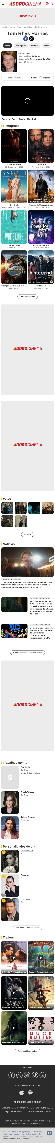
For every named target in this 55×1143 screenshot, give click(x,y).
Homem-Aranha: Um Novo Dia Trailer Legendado (41, 1007)
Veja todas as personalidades (27, 928)
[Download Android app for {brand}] (32, 1092)
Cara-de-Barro (14, 164)
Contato (27, 1121)
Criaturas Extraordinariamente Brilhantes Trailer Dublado (41, 972)
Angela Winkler (27, 792)
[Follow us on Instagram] (27, 1075)
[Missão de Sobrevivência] (41, 186)
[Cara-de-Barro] (14, 146)
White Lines (14, 245)
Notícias (9, 544)
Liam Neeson (26, 899)
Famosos (12, 27)
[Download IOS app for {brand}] (23, 1092)
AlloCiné (6, 1108)
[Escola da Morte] (41, 227)
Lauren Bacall (27, 851)
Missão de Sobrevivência (41, 205)
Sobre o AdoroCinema (13, 1121)
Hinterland (41, 286)
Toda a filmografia (27, 297)
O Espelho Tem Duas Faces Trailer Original (14, 972)
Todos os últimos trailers (27, 1051)
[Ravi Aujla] (10, 777)
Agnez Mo (25, 875)
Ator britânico (28, 27)
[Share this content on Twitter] (31, 38)
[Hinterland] (41, 267)
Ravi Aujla (25, 767)
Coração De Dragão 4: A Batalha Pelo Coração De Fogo (14, 286)
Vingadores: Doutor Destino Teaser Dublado (14, 1042)
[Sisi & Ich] (14, 186)
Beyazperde (10, 1111)
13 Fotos (27, 534)
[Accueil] (25, 4)
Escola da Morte (41, 245)
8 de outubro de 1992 (40, 59)
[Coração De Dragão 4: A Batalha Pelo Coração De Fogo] (14, 267)
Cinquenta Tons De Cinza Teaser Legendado (14, 1007)
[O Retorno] (41, 146)
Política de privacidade (20, 1124)
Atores (19, 27)
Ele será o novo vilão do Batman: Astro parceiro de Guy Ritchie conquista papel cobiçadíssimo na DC (41, 633)
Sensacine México (36, 1111)
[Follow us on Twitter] (19, 1075)
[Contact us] (43, 1075)
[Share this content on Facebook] (25, 38)
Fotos (7, 498)
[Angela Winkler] (10, 802)
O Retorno (41, 164)
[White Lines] (14, 227)
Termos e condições (40, 1121)
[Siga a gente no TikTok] (35, 1075)
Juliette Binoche (28, 817)
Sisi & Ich (14, 205)
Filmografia (11, 126)
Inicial (5, 27)
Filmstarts (22, 1108)
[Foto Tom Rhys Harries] (7, 508)
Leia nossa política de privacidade (16, 1138)
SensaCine (41, 1108)
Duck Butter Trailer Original (41, 1042)
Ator (29, 53)
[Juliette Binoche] (10, 827)
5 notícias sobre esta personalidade (27, 653)
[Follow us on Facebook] (12, 1075)
